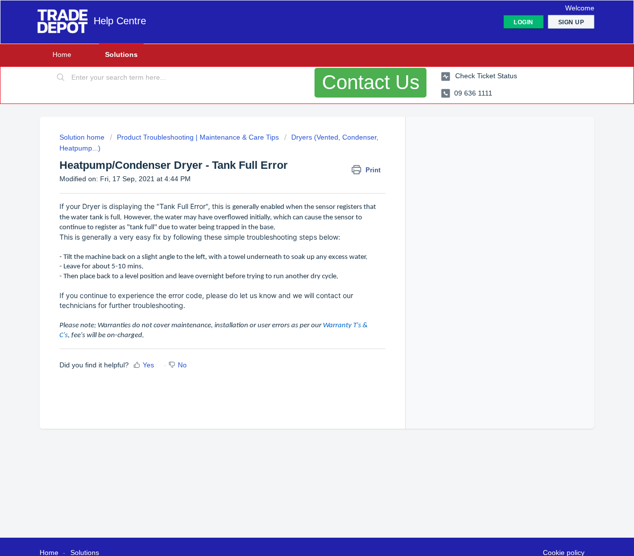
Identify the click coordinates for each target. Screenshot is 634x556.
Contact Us (371, 82)
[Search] (60, 78)
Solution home (82, 137)
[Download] (299, 148)
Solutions (121, 54)
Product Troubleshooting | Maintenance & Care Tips (198, 137)
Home (62, 54)
